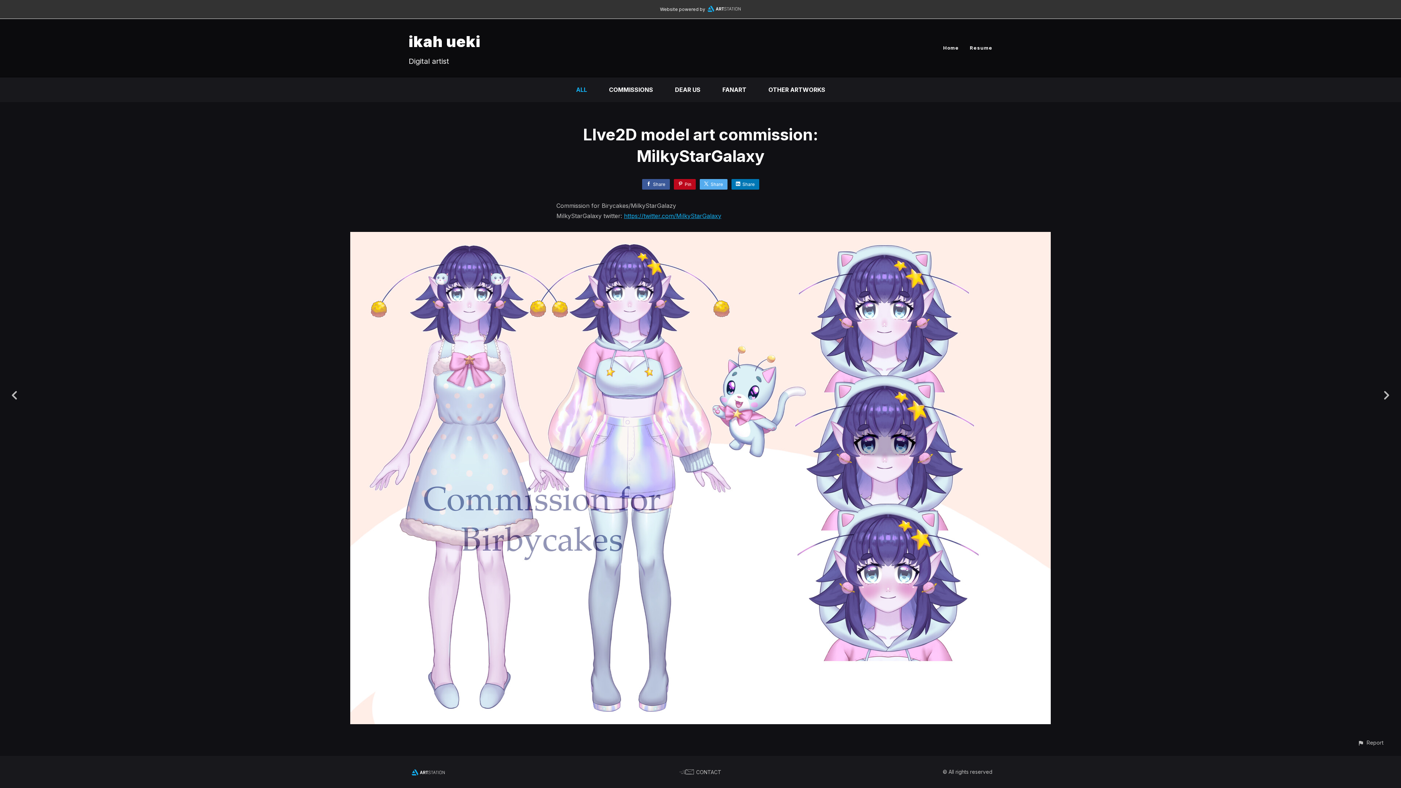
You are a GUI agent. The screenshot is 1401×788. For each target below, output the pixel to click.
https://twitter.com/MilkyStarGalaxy (672, 216)
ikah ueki (444, 41)
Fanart (734, 89)
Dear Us (687, 89)
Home (951, 48)
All (581, 89)
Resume (981, 48)
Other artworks (796, 89)
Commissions (631, 89)
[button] (1370, 742)
